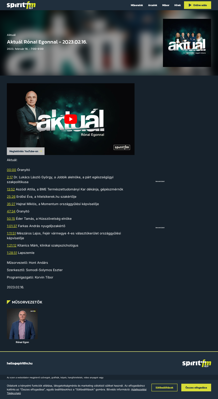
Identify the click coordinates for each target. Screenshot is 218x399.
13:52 (11, 189)
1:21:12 (11, 245)
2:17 (10, 177)
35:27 (11, 204)
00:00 (11, 170)
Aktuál (11, 35)
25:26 (11, 197)
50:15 (11, 219)
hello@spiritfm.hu (20, 363)
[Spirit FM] (21, 5)
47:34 (11, 211)
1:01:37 (12, 226)
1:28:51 (12, 253)
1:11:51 (11, 233)
